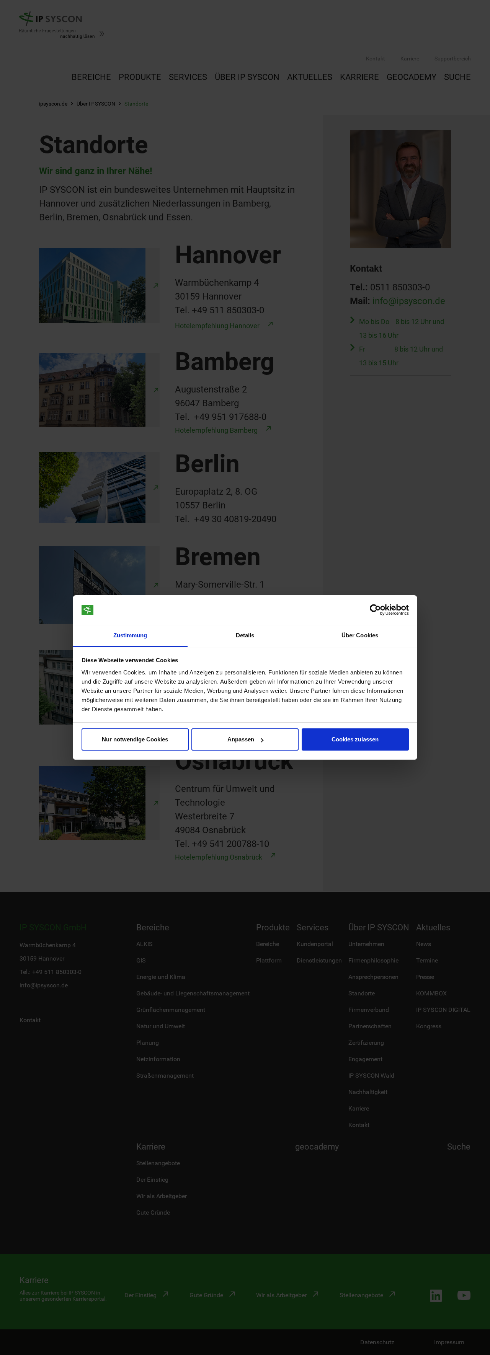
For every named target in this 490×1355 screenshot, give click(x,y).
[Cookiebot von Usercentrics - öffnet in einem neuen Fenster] (375, 610)
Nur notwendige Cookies (135, 739)
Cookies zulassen (355, 739)
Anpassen (240, 739)
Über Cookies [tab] (359, 635)
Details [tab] (245, 635)
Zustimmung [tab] (130, 635)
